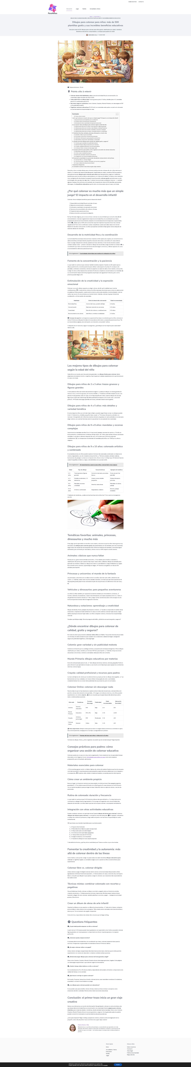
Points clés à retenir (80, 116)
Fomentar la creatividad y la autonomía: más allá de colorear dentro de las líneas (93, 158)
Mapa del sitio (131, 1055)
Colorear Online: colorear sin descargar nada (86, 148)
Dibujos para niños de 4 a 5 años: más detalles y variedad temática (91, 128)
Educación (69, 9)
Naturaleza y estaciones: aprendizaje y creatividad (88, 139)
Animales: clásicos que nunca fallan (83, 134)
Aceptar (118, 1064)
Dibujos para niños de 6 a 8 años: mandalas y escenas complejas (91, 129)
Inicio (107, 1047)
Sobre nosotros (132, 1)
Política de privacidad (133, 1053)
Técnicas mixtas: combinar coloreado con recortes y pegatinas (90, 161)
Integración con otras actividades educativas (86, 156)
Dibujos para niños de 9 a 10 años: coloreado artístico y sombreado (91, 131)
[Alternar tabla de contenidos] (116, 114)
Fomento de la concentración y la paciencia (85, 121)
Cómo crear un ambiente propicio (83, 153)
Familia (84, 9)
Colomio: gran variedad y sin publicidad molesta (87, 143)
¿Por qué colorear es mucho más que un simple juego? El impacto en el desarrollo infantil (95, 118)
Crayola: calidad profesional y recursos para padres (88, 146)
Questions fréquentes (78, 164)
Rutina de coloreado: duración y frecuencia (86, 154)
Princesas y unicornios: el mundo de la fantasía (86, 136)
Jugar (77, 9)
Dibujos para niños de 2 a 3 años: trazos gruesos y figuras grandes (90, 126)
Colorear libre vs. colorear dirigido (83, 159)
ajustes (106, 1065)
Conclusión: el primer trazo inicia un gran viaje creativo (87, 166)
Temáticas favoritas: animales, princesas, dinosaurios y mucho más (90, 133)
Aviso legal (130, 1051)
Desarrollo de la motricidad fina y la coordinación (86, 119)
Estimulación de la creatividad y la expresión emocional (88, 123)
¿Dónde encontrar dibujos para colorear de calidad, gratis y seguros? (90, 141)
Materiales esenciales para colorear (83, 151)
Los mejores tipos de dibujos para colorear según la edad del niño (90, 124)
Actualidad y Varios (95, 9)
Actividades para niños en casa (96, 757)
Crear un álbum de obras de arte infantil (85, 163)
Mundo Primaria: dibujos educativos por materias (87, 144)
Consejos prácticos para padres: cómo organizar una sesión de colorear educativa (94, 149)
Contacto (141, 1)
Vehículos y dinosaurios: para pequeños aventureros (88, 138)
